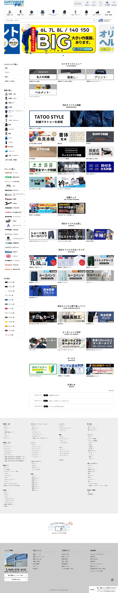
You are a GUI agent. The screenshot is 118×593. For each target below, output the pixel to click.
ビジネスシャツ (36, 436)
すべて (5, 426)
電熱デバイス (35, 488)
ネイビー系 (11, 282)
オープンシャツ (64, 438)
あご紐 (90, 448)
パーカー (6, 436)
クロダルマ (16, 234)
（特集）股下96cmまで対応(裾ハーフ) (14, 458)
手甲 (89, 477)
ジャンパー (11, 129)
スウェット (7, 438)
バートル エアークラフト (10, 483)
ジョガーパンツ (8, 450)
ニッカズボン (7, 452)
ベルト (89, 467)
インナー (64, 14)
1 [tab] (54, 55)
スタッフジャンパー (65, 428)
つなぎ (33, 465)
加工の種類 (36, 564)
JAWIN (15, 203)
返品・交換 (65, 561)
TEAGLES (15, 265)
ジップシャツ (35, 432)
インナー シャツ (36, 446)
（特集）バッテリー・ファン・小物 (97, 485)
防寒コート (35, 480)
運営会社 (92, 556)
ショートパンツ (8, 454)
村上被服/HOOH (17, 212)
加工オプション (92, 450)
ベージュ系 (11, 313)
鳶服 (9, 133)
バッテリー (7, 475)
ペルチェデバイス (9, 500)
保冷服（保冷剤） (8, 504)
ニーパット (91, 479)
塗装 (90, 456)
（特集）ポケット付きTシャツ (40, 438)
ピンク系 (10, 335)
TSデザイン (16, 190)
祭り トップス (91, 428)
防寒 (86, 14)
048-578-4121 (17, 569)
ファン (6, 477)
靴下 (89, 481)
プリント (7, 72)
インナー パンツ (36, 448)
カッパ (10, 138)
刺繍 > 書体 (36, 561)
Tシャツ (34, 430)
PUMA (14, 221)
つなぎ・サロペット (75, 14)
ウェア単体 (7, 469)
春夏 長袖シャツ (9, 432)
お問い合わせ (94, 559)
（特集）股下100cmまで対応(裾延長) (14, 460)
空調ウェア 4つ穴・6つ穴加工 (12, 485)
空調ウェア (31, 14)
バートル (15, 172)
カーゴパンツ (7, 446)
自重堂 (14, 199)
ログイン (106, 589)
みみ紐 (90, 446)
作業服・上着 (10, 14)
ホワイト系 (11, 291)
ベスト (5, 434)
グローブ (90, 475)
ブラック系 (11, 286)
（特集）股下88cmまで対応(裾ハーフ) (14, 456)
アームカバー (35, 450)
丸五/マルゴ (16, 247)
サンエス (15, 256)
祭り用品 (10, 146)
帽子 (89, 473)
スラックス (7, 448)
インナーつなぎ (36, 469)
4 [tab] (63, 55)
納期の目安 (65, 559)
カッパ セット (63, 455)
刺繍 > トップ (37, 554)
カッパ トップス (64, 451)
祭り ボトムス (91, 430)
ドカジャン (63, 430)
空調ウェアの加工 (9, 81)
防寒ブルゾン (35, 478)
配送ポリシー (94, 566)
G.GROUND (16, 181)
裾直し (7, 76)
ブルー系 (10, 299)
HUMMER (15, 229)
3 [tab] (60, 55)
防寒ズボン (35, 484)
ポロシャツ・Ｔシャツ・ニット (53, 15)
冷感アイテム (91, 471)
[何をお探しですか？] (94, 20)
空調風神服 (16, 243)
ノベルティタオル (92, 483)
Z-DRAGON (16, 208)
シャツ (5, 430)
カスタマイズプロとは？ (97, 554)
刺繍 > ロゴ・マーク (39, 556)
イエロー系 (11, 321)
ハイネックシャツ (36, 434)
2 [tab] (57, 55)
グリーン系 (11, 304)
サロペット (35, 467)
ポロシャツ (35, 428)
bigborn (15, 251)
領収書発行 (65, 564)
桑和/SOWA (16, 177)
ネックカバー (35, 454)
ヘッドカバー (35, 456)
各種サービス (65, 566)
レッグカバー (35, 452)
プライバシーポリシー (96, 564)
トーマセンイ (16, 260)
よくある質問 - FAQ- (68, 568)
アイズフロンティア (18, 238)
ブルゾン (6, 428)
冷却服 (42, 14)
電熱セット (35, 490)
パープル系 (11, 330)
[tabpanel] (59, 39)
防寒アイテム (91, 469)
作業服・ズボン (20, 14)
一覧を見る (111, 390)
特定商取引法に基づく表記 (97, 568)
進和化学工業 (16, 269)
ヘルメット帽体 (92, 438)
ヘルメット (11, 151)
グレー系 (10, 295)
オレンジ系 (11, 326)
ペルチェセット (9, 502)
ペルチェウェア (9, 498)
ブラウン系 (11, 317)
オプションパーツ (9, 479)
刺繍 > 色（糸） (37, 559)
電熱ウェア (35, 486)
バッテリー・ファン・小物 (11, 471)
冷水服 (5, 506)
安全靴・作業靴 (108, 14)
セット (6, 481)
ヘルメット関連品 (92, 440)
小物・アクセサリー (97, 14)
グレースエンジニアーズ (18, 194)
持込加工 (35, 568)
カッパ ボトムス (64, 453)
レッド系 (10, 308)
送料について (65, 556)
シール (90, 454)
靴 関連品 (90, 494)
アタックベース (17, 225)
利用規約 (92, 561)
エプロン (10, 142)
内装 (90, 444)
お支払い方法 (65, 554)
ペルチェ (6, 494)
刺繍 (6, 68)
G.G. (14, 186)
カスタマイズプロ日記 (96, 571)
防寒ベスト (35, 482)
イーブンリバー (17, 216)
